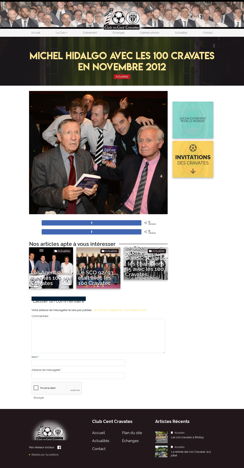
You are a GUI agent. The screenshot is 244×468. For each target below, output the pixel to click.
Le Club (60, 32)
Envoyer (39, 397)
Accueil (35, 32)
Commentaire (40, 316)
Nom (35, 357)
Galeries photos (149, 32)
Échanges (119, 32)
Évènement (90, 32)
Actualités (181, 32)
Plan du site (132, 432)
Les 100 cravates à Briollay (187, 437)
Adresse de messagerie (47, 370)
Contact (208, 32)
